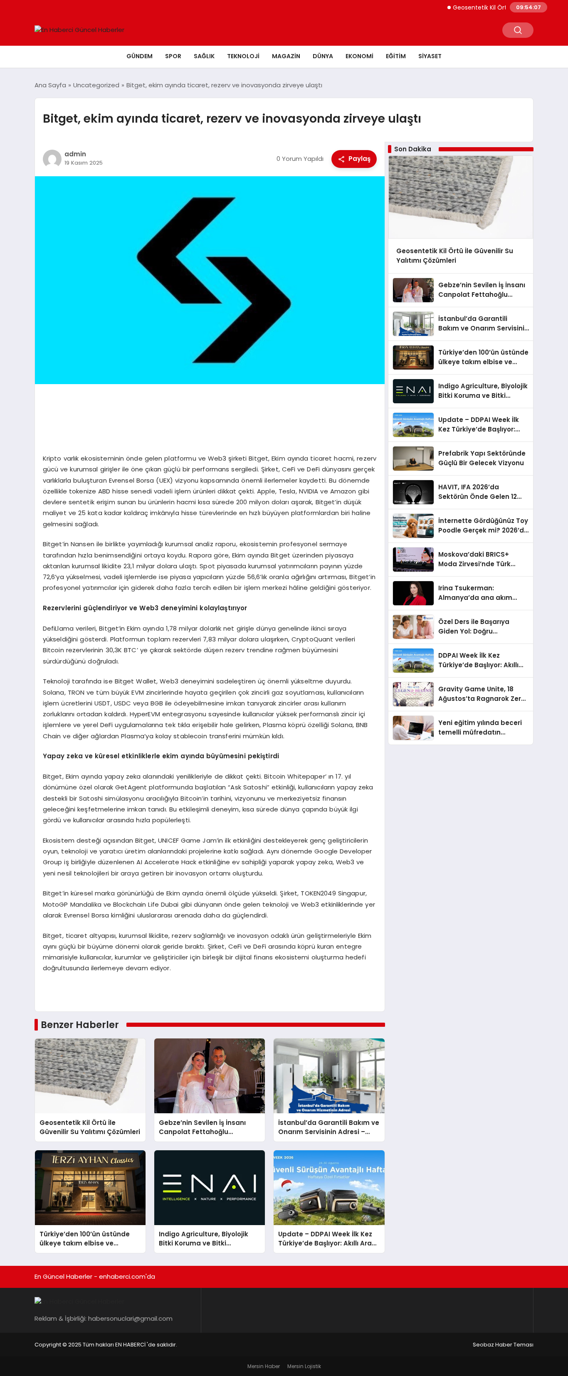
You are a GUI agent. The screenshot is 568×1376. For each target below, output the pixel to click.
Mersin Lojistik (304, 1366)
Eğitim (396, 56)
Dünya (323, 56)
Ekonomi (359, 56)
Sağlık (204, 56)
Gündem (139, 56)
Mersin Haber (263, 1366)
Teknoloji (243, 56)
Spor (173, 56)
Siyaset (430, 56)
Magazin (286, 56)
